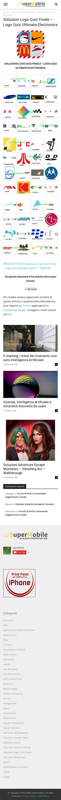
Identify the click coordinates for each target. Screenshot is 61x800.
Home (6, 12)
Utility (6, 771)
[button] (56, 4)
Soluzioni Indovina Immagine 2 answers (34, 504)
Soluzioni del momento (15, 732)
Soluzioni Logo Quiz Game (17, 752)
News (6, 708)
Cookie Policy (43, 796)
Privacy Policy (29, 796)
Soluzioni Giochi (12, 742)
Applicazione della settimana (19, 630)
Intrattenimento (11, 674)
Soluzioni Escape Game (15, 737)
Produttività (9, 713)
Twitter (26, 305)
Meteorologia (10, 688)
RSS (9, 314)
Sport (6, 762)
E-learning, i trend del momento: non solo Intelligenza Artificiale (30, 358)
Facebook (8, 310)
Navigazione (10, 703)
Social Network (11, 727)
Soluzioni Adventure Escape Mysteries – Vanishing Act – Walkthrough (24, 469)
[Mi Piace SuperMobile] (30, 289)
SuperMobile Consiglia (15, 767)
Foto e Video (9, 654)
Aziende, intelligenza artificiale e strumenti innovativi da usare (27, 404)
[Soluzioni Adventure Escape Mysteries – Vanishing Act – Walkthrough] (30, 439)
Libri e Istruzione (12, 678)
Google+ (22, 310)
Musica (7, 698)
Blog (5, 639)
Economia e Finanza (14, 649)
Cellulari (7, 644)
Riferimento (9, 718)
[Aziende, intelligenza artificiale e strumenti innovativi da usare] (30, 384)
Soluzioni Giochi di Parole (17, 747)
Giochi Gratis (10, 669)
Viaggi (6, 776)
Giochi (6, 664)
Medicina (8, 683)
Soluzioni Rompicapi (14, 757)
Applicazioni (10, 634)
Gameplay (8, 659)
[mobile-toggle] (5, 4)
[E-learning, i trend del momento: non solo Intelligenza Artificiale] (30, 338)
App (5, 625)
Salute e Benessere (13, 723)
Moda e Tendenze (13, 693)
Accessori (8, 620)
